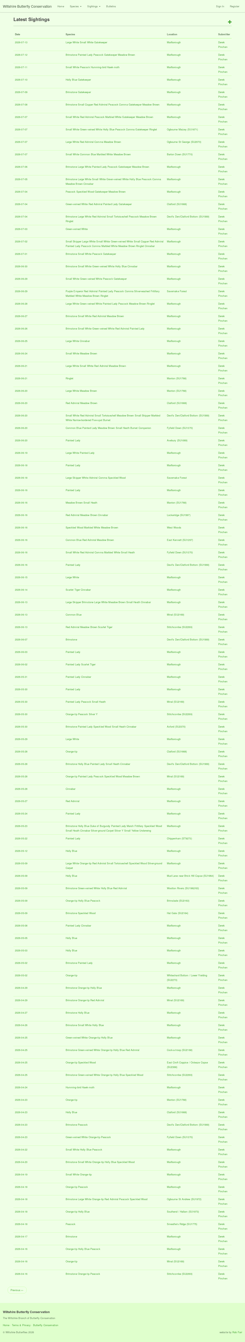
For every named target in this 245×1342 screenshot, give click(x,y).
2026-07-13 (21, 42)
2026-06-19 (21, 453)
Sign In (220, 6)
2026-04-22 (21, 1149)
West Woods (174, 527)
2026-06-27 (21, 316)
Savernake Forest (177, 291)
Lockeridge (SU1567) (178, 515)
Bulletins (111, 6)
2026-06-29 (21, 279)
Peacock (98, 54)
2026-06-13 (21, 602)
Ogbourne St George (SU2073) (184, 142)
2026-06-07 (21, 639)
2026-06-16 (21, 490)
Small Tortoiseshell (117, 216)
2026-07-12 (21, 54)
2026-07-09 (21, 92)
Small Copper (85, 104)
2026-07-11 (21, 67)
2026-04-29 (21, 988)
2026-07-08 (21, 104)
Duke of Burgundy (100, 826)
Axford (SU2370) (176, 726)
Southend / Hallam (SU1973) (183, 1211)
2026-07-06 (21, 166)
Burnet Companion (140, 428)
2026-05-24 (21, 813)
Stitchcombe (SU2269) (179, 627)
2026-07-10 (21, 79)
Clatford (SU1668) (177, 204)
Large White (72, 42)
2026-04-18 (21, 1187)
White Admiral (90, 477)
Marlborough (174, 42)
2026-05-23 (21, 826)
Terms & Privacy (21, 1325)
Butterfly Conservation (45, 1325)
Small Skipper (73, 241)
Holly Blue (71, 79)
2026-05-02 (21, 963)
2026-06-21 (21, 366)
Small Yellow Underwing (137, 830)
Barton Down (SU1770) (180, 154)
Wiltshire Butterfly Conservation (27, 6)
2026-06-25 (21, 341)
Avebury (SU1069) (177, 440)
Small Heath (123, 428)
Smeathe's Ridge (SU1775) (182, 1224)
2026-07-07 (21, 117)
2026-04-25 (21, 1037)
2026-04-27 (21, 1012)
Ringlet (153, 129)
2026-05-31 (21, 677)
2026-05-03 (21, 950)
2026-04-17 (21, 1236)
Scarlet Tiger (73, 589)
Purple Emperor (74, 291)
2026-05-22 (21, 838)
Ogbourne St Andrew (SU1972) (184, 1199)
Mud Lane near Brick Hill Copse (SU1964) (190, 875)
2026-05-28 (21, 751)
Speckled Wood (85, 191)
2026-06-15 (21, 577)
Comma (123, 104)
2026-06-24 (21, 353)
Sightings (93, 6)
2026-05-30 (21, 689)
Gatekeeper (100, 42)
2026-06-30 (21, 266)
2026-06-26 (21, 328)
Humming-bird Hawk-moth (105, 67)
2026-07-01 (21, 254)
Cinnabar (88, 184)
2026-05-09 (21, 863)
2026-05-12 (21, 851)
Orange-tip (71, 714)
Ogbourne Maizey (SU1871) (182, 129)
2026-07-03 (21, 229)
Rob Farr (237, 1332)
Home (60, 6)
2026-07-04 (21, 191)
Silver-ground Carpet (102, 830)
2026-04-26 (21, 1025)
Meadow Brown (126, 54)
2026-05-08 (21, 925)
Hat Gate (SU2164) (177, 913)
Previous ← (17, 1290)
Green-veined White (91, 129)
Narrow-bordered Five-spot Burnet (91, 420)
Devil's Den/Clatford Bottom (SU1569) (188, 216)
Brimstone (71, 54)
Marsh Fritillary (135, 826)
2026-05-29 (21, 739)
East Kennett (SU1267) (180, 540)
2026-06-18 (21, 465)
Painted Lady (85, 54)
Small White (86, 42)
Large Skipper (73, 477)
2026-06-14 (21, 589)
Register (234, 6)
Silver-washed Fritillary (146, 291)
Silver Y (93, 714)
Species (75, 6)
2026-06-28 (21, 303)
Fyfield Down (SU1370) (180, 428)
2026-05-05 (21, 938)
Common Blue (88, 154)
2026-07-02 (21, 241)
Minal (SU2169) (175, 614)
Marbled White (113, 117)
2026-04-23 (21, 1100)
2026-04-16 (21, 1249)
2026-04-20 (21, 1162)
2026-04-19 (21, 1174)
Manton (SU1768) (177, 378)
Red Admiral (101, 104)
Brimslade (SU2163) (178, 900)
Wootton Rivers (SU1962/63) (183, 888)
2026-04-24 (21, 1087)
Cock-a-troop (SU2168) (179, 1050)
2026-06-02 (21, 664)
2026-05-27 (21, 801)
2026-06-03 (21, 652)
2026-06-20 (21, 391)
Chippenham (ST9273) (179, 838)
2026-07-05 (21, 179)
